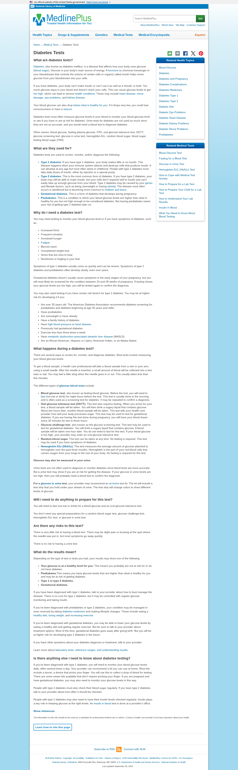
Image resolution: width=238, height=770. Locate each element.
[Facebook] (185, 53)
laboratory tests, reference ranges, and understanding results (91, 649)
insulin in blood (102, 703)
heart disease (127, 93)
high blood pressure (59, 324)
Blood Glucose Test (170, 152)
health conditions (85, 93)
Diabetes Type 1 (168, 95)
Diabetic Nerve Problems (173, 128)
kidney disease (76, 97)
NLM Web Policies (53, 758)
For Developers (186, 758)
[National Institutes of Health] (33, 6)
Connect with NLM (134, 749)
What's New (167, 25)
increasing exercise (81, 615)
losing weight (56, 615)
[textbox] (165, 18)
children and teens (115, 189)
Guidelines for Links (94, 758)
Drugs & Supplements (73, 34)
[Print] (177, 53)
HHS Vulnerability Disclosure (135, 758)
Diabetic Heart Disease (172, 117)
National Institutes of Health (173, 762)
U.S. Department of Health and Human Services (138, 762)
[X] (193, 53)
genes (148, 182)
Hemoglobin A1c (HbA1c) (57, 446)
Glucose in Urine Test (171, 163)
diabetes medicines (73, 611)
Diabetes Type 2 (168, 101)
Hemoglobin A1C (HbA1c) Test (177, 169)
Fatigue (45, 242)
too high (38, 93)
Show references (44, 711)
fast (43, 396)
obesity (111, 186)
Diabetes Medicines (170, 89)
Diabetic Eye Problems (172, 112)
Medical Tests (123, 34)
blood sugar (41, 70)
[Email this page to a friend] (169, 53)
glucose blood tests (72, 385)
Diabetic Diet (166, 106)
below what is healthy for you (90, 105)
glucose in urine (51, 483)
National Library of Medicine (50, 6)
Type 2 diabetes (51, 176)
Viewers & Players (112, 758)
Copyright (67, 758)
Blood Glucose (167, 67)
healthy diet (40, 615)
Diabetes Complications (173, 84)
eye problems (53, 97)
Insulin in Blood (168, 207)
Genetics (101, 34)
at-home (114, 483)
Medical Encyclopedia (154, 34)
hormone (113, 70)
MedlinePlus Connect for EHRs (163, 758)
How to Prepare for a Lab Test (176, 184)
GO (200, 18)
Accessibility (78, 758)
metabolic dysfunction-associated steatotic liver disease (80, 336)
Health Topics (42, 34)
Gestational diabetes (54, 193)
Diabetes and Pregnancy (173, 78)
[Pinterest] (201, 53)
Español (200, 34)
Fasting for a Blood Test (173, 158)
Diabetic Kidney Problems (174, 123)
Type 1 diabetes (51, 162)
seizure (67, 109)
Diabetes (38, 66)
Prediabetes (48, 197)
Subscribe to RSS (104, 749)
